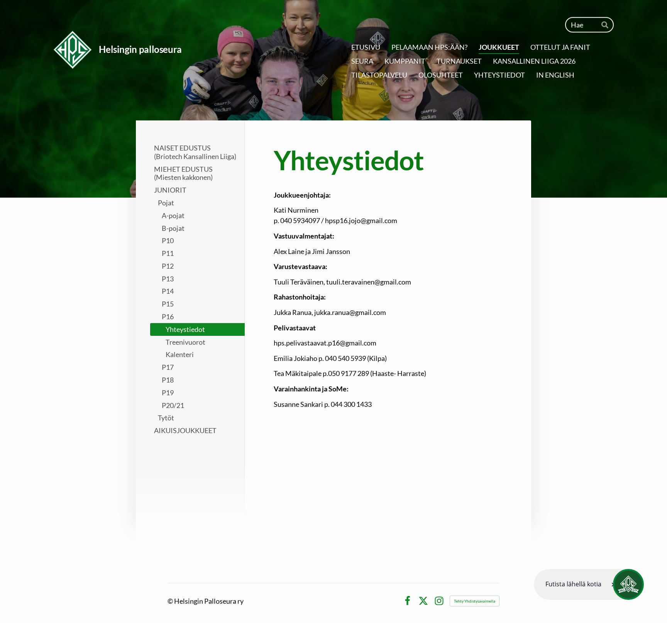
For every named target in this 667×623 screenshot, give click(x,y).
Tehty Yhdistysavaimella (474, 601)
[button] (589, 584)
